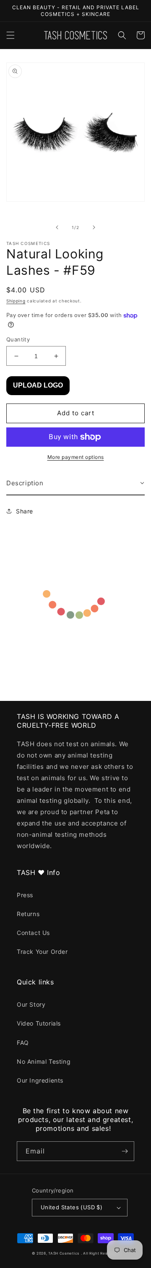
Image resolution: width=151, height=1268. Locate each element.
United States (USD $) (71, 1207)
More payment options (75, 457)
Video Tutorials (39, 1023)
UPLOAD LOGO (38, 385)
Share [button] (24, 511)
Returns (28, 913)
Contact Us (33, 932)
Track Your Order (42, 951)
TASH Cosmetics (63, 1253)
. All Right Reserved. (100, 1253)
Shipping (16, 300)
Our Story (31, 1004)
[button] (10, 35)
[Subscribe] (124, 1151)
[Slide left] (57, 227)
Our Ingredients (40, 1080)
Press (25, 894)
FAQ (23, 1042)
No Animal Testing (43, 1061)
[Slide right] (94, 227)
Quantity (18, 339)
